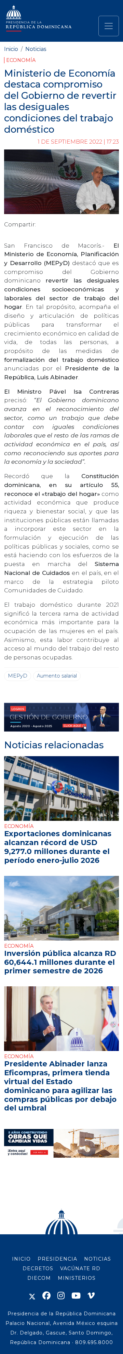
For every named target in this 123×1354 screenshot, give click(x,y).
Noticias (35, 49)
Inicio (11, 49)
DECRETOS (38, 1268)
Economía (21, 60)
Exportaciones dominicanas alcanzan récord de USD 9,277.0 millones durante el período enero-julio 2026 (57, 846)
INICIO (21, 1259)
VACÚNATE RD (80, 1268)
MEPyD (17, 676)
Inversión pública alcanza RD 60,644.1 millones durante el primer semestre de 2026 (60, 962)
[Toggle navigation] (108, 26)
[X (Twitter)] (32, 1296)
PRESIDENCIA (57, 1259)
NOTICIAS (97, 1259)
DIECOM (39, 1278)
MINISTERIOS (77, 1278)
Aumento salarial (57, 676)
